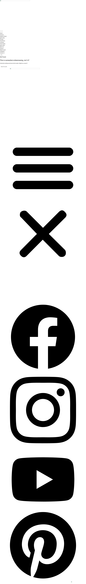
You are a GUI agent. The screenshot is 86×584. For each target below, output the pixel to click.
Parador (1, 39)
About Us (2, 46)
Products (2, 34)
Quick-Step (2, 37)
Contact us (2, 52)
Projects (1, 48)
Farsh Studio (2, 43)
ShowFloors (2, 40)
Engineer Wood (3, 36)
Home (1, 33)
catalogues (2, 51)
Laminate (2, 42)
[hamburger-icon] (1, 31)
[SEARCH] (84, 66)
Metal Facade (3, 49)
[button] (43, 201)
